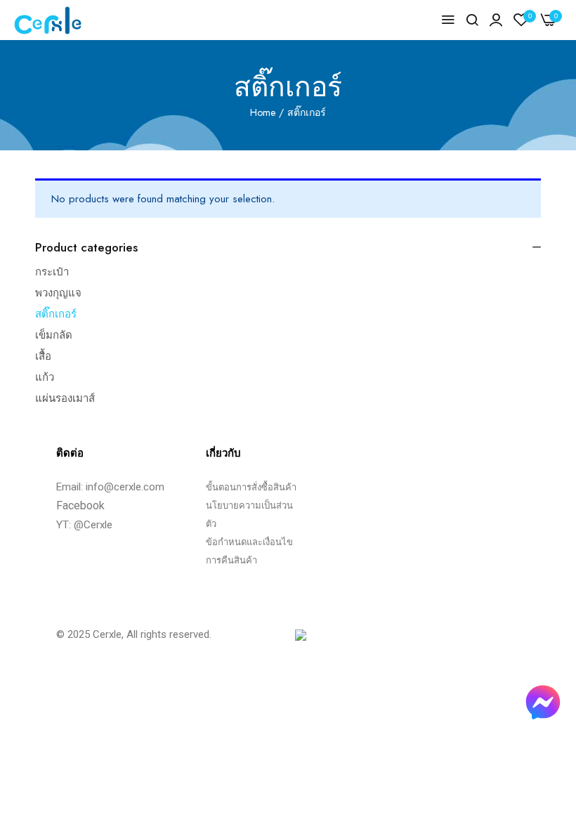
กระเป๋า (52, 272)
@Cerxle (93, 524)
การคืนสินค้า (231, 560)
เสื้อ (43, 356)
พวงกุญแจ (58, 293)
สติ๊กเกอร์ (56, 314)
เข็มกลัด (53, 335)
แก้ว (44, 377)
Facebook (80, 505)
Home (262, 112)
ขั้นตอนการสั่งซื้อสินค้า (251, 487)
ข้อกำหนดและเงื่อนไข (249, 542)
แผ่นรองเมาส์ (65, 398)
